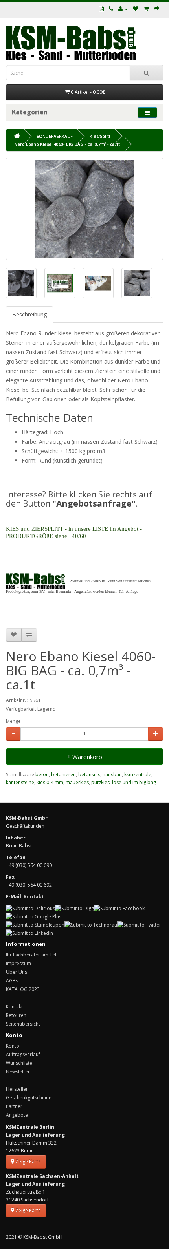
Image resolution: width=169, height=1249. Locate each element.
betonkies (89, 774)
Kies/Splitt (100, 136)
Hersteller (17, 1089)
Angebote (17, 1115)
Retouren (16, 1015)
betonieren (63, 774)
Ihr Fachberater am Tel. (31, 954)
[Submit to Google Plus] (33, 916)
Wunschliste (19, 1063)
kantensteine (20, 782)
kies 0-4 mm (50, 782)
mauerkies (77, 782)
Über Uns (16, 972)
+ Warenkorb (84, 757)
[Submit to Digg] (74, 908)
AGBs (12, 980)
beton (42, 774)
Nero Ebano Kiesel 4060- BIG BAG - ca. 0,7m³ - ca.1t (67, 144)
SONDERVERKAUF (55, 136)
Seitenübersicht (23, 1023)
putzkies (100, 782)
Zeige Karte (27, 1161)
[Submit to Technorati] (90, 924)
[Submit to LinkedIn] (29, 932)
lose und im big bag (134, 782)
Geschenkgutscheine (28, 1097)
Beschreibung (29, 314)
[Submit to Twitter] (139, 924)
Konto (12, 1045)
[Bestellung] (156, 9)
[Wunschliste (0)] (135, 9)
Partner (14, 1106)
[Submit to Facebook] (119, 908)
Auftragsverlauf (23, 1054)
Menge (13, 721)
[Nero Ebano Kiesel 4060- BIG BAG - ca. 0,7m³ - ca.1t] (84, 209)
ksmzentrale (137, 774)
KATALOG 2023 (23, 989)
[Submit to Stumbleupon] (35, 924)
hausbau (112, 774)
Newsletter (18, 1071)
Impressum (18, 963)
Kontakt (14, 1006)
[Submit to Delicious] (30, 908)
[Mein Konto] (123, 9)
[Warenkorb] (146, 9)
